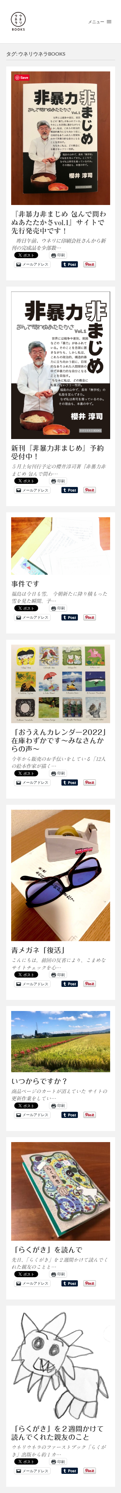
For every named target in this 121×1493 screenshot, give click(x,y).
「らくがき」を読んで (47, 1249)
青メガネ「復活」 (39, 950)
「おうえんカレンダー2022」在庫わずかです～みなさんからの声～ (60, 741)
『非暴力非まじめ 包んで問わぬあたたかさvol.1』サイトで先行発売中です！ (58, 222)
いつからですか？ (39, 1081)
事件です (25, 583)
